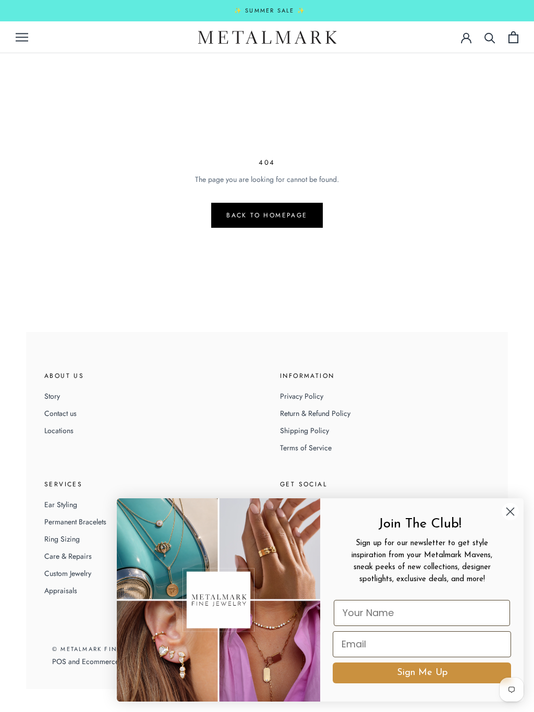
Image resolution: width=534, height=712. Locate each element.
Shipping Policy (304, 430)
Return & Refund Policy (315, 413)
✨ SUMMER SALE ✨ (270, 10)
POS (59, 661)
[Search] (489, 37)
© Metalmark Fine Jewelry (103, 649)
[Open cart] (513, 37)
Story (52, 396)
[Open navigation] (22, 36)
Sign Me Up (422, 673)
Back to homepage (266, 215)
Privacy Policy (301, 396)
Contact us (60, 413)
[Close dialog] (510, 511)
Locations (59, 430)
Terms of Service (306, 448)
